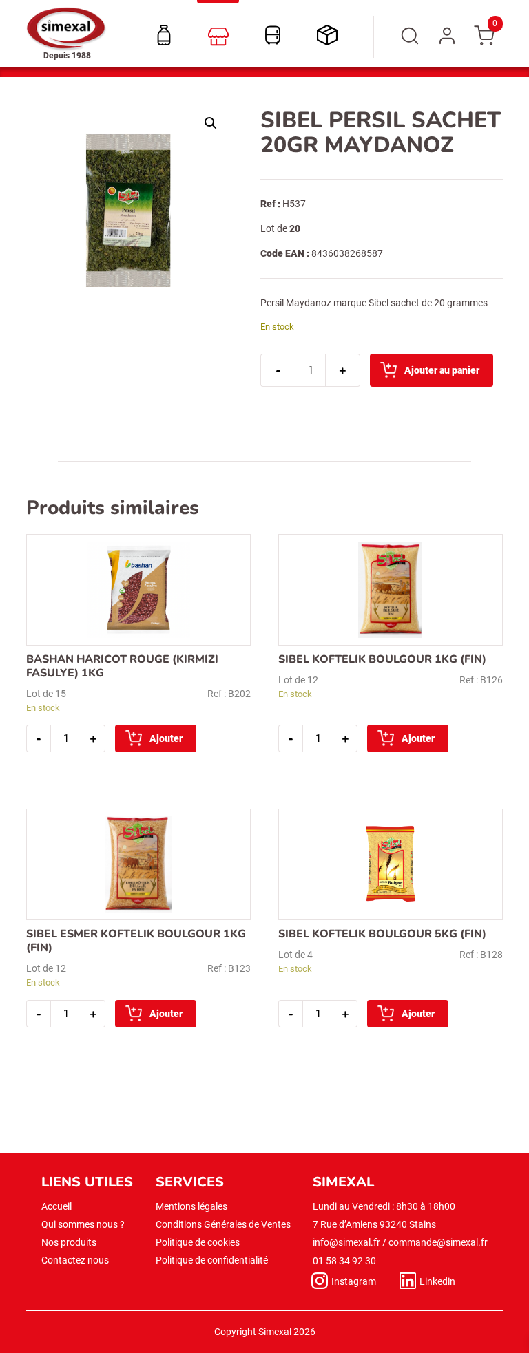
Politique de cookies (198, 1242)
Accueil (56, 1206)
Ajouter (166, 738)
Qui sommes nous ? (83, 1224)
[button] (210, 123)
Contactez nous (75, 1260)
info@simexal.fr (346, 1242)
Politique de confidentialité (212, 1260)
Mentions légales (191, 1206)
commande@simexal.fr (438, 1242)
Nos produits (68, 1242)
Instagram (353, 1281)
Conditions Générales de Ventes (223, 1224)
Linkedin (437, 1281)
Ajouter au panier (441, 370)
